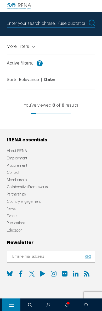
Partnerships (16, 194)
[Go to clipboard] (86, 304)
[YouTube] (43, 273)
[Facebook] (21, 273)
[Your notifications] (67, 304)
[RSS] (86, 273)
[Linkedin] (75, 273)
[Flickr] (64, 273)
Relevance (29, 80)
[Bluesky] (10, 273)
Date (49, 80)
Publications (16, 223)
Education (14, 230)
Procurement (17, 166)
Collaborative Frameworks (27, 187)
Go (88, 256)
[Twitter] (32, 273)
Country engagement (24, 202)
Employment (17, 158)
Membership (17, 180)
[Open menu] (11, 304)
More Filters (18, 46)
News (11, 209)
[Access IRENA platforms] (48, 304)
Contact (13, 173)
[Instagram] (53, 273)
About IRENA (17, 151)
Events (12, 216)
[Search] (30, 304)
